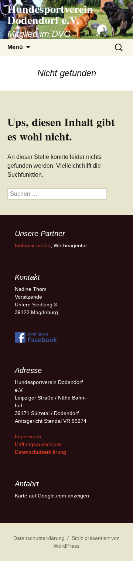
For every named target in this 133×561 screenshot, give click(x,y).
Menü (15, 47)
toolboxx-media (33, 245)
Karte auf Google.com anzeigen (52, 496)
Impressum (28, 436)
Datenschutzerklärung (40, 452)
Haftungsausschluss (38, 444)
